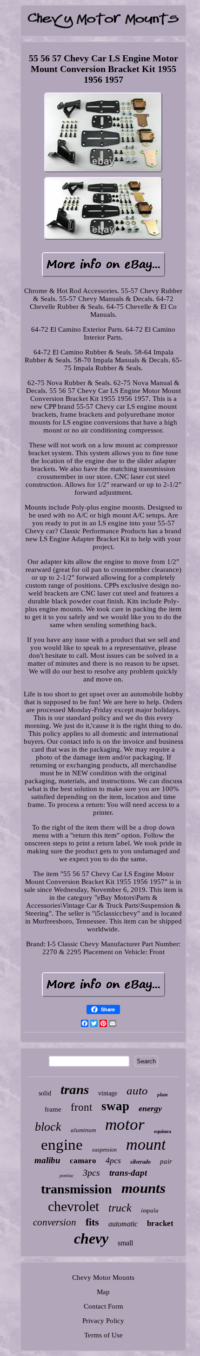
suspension (104, 1149)
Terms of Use (103, 1335)
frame (53, 1109)
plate (162, 1094)
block (48, 1126)
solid (45, 1093)
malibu (47, 1160)
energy (150, 1108)
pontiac (66, 1175)
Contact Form (103, 1306)
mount (146, 1144)
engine (62, 1144)
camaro (83, 1160)
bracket (160, 1223)
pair (166, 1161)
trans (74, 1089)
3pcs (91, 1172)
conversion (54, 1222)
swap (115, 1106)
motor (125, 1124)
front (81, 1107)
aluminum (83, 1130)
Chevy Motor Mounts (103, 1277)
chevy (91, 1238)
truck (120, 1208)
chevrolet (73, 1206)
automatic (123, 1224)
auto (137, 1090)
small (125, 1243)
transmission (76, 1189)
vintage (107, 1093)
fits (92, 1222)
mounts (143, 1188)
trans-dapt (128, 1173)
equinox (163, 1131)
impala (150, 1210)
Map (103, 1292)
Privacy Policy (103, 1320)
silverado (140, 1162)
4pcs (113, 1160)
